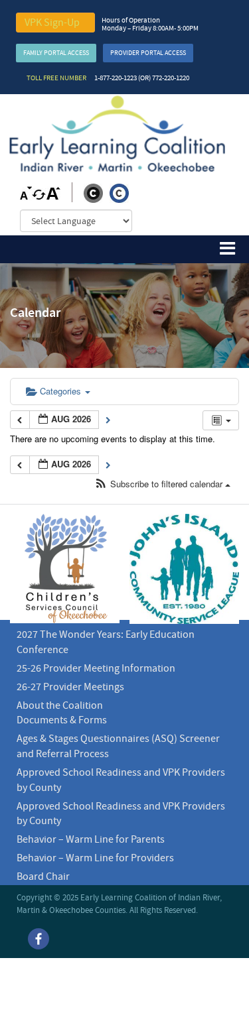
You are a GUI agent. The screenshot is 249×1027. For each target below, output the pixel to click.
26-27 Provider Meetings (70, 687)
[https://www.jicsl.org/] (184, 569)
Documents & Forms (62, 720)
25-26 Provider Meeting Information (96, 668)
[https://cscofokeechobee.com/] (65, 568)
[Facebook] (38, 938)
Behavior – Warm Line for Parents (91, 839)
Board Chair (43, 876)
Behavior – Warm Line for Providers (95, 858)
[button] (162, 484)
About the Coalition (60, 705)
